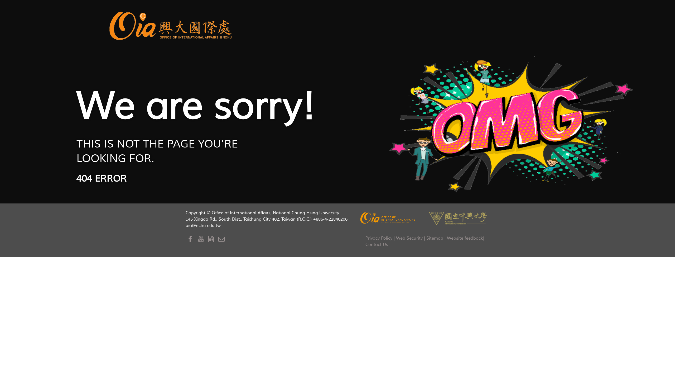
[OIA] (388, 217)
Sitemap (434, 238)
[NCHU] (458, 217)
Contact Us (376, 244)
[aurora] (172, 24)
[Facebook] (193, 239)
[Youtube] (203, 239)
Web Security (409, 238)
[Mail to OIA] (222, 239)
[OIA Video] (213, 239)
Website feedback (465, 238)
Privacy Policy (378, 238)
